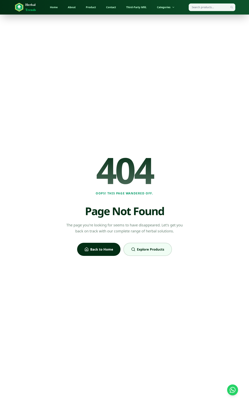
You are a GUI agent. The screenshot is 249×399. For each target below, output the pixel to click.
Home (54, 7)
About (72, 7)
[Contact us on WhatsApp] (232, 389)
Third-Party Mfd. (136, 7)
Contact (111, 7)
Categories (163, 7)
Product (91, 7)
